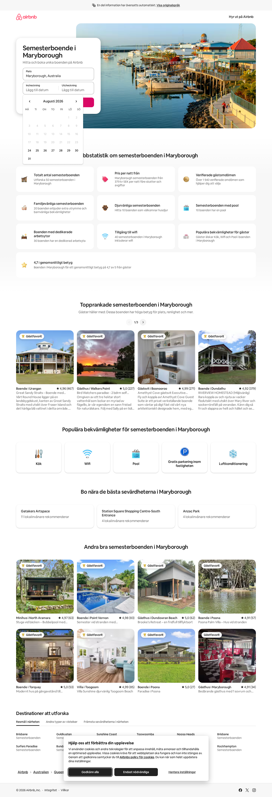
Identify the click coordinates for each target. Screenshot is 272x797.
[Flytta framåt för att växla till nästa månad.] (76, 101)
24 (29, 150)
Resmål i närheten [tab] (27, 722)
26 (45, 150)
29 (68, 150)
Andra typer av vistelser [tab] (61, 722)
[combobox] (58, 75)
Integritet (50, 790)
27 (53, 150)
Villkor (65, 790)
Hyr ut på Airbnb (241, 17)
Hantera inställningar (181, 772)
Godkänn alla (90, 772)
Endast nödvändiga (136, 772)
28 (60, 150)
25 (37, 150)
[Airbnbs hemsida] (26, 16)
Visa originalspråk (168, 5)
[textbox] (40, 90)
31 (29, 159)
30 (76, 150)
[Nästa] (143, 322)
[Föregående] (129, 322)
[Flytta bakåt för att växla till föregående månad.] (30, 101)
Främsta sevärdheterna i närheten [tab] (106, 722)
